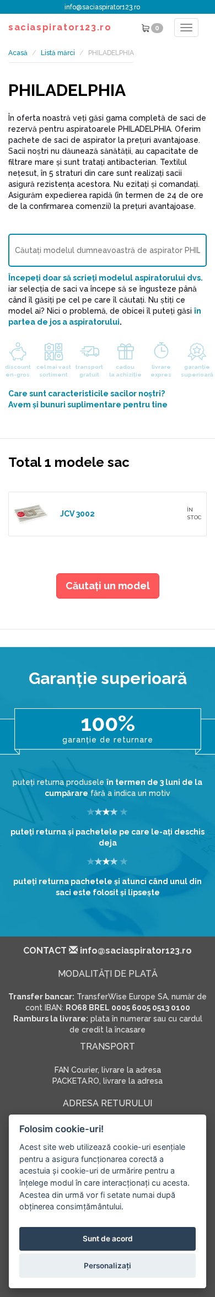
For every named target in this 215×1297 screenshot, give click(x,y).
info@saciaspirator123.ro (102, 7)
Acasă (18, 53)
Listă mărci (58, 53)
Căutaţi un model (108, 585)
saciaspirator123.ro (59, 27)
